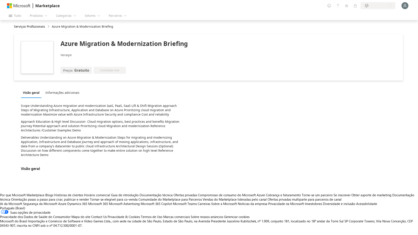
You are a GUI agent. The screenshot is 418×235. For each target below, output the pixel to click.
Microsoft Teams (185, 203)
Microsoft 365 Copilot (156, 203)
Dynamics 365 (77, 203)
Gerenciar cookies (236, 217)
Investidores (313, 203)
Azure (62, 203)
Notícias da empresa (252, 203)
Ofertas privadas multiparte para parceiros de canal (305, 199)
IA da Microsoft (11, 203)
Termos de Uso (151, 217)
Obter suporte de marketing (371, 195)
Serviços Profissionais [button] (29, 26)
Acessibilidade (366, 203)
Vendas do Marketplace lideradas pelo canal (235, 199)
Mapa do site (80, 217)
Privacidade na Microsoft (286, 203)
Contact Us (99, 217)
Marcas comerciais (176, 217)
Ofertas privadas (185, 195)
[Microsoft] (18, 5)
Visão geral (31, 93)
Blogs (49, 195)
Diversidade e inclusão (339, 203)
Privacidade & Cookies (124, 217)
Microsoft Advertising (124, 203)
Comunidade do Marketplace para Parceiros (170, 199)
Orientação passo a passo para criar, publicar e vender (50, 199)
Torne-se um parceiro (317, 195)
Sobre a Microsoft (224, 203)
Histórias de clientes (68, 195)
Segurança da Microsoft (40, 203)
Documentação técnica (156, 195)
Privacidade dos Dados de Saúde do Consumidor (35, 217)
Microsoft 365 (98, 203)
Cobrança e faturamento (283, 195)
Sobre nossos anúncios (207, 217)
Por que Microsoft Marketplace (22, 195)
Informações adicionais (62, 93)
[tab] (32, 92)
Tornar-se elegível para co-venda (114, 199)
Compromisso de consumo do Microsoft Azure (232, 195)
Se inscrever (342, 195)
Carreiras (204, 203)
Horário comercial (97, 195)
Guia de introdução (125, 195)
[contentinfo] (49, 26)
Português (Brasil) (12, 208)
